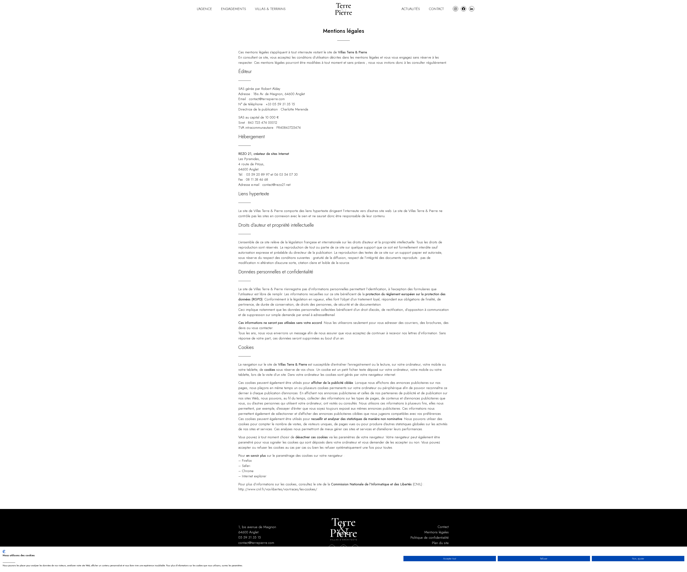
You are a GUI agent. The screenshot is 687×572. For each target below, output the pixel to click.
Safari (246, 465)
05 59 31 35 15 (249, 537)
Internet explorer (254, 476)
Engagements (233, 8)
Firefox (247, 460)
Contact (436, 8)
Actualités (410, 8)
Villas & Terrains (270, 8)
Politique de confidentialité (429, 537)
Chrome (248, 470)
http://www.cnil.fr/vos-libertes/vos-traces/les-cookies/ (277, 489)
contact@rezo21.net (276, 184)
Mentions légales (436, 532)
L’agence (204, 8)
